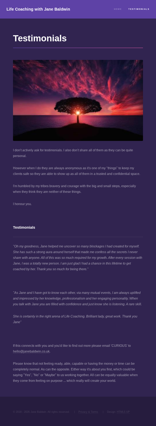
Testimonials (139, 9)
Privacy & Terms (88, 411)
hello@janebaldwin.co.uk (31, 351)
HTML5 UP (123, 411)
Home (118, 9)
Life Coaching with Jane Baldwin (38, 9)
